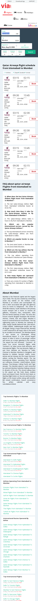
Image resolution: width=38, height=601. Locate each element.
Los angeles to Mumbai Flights (14, 443)
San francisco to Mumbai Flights (14, 429)
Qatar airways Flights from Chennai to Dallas (16, 561)
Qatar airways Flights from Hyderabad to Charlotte (17, 556)
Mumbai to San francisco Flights (14, 590)
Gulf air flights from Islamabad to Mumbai (18, 495)
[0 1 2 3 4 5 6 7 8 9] (13, 55)
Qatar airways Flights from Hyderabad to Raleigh (17, 536)
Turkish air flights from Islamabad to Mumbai (16, 513)
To (3, 38)
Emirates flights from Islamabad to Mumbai (15, 488)
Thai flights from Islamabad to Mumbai (17, 509)
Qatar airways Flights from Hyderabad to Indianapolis (17, 531)
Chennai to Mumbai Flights (12, 419)
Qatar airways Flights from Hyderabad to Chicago (17, 551)
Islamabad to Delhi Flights (12, 460)
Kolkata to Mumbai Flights (12, 410)
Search (30, 52)
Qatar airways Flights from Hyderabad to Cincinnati (17, 546)
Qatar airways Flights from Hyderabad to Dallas (17, 526)
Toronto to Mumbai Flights (12, 434)
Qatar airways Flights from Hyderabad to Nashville (17, 566)
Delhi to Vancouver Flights (12, 594)
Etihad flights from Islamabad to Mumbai (17, 492)
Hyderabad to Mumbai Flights (13, 414)
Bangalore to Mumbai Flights (13, 405)
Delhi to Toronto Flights (11, 585)
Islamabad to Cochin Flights (13, 476)
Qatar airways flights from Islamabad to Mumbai (17, 504)
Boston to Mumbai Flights (12, 438)
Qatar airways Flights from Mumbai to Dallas (16, 571)
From (3, 31)
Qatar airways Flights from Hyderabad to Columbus (17, 541)
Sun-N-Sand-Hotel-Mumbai (14, 246)
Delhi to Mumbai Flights (11, 401)
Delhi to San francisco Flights (13, 581)
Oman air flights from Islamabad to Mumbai (15, 499)
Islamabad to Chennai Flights (13, 473)
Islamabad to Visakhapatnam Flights (15, 469)
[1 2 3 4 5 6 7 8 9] (5, 55)
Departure (5, 45)
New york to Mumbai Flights (13, 447)
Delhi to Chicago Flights (11, 599)
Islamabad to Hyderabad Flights (14, 464)
